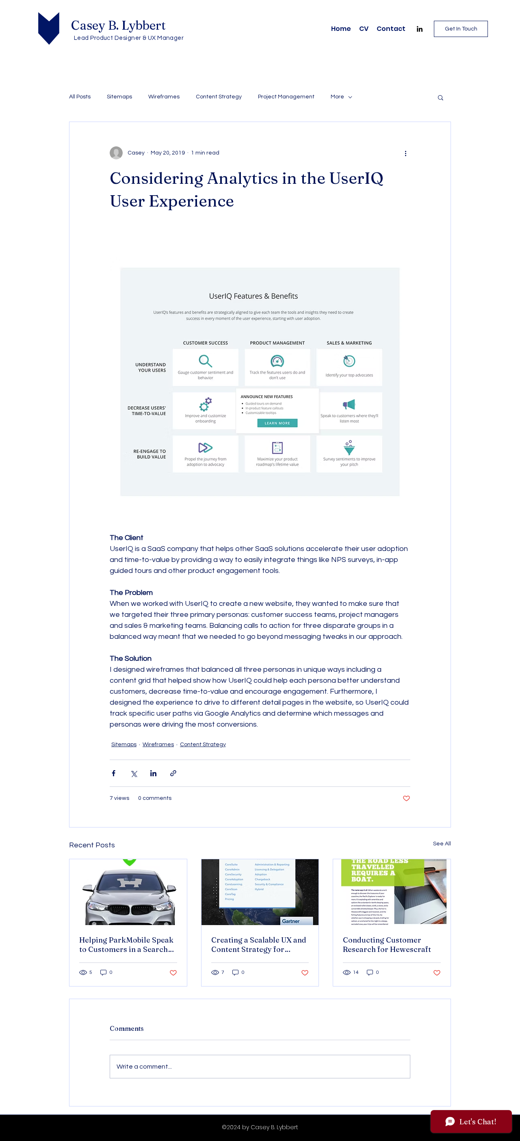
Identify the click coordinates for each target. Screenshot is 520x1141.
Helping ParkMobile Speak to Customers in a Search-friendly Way (126, 944)
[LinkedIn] (420, 29)
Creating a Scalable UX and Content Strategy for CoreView (258, 944)
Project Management (286, 97)
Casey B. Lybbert (118, 25)
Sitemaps (119, 97)
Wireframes (164, 97)
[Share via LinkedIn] (153, 773)
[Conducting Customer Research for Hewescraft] (392, 892)
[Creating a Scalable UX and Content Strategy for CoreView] (260, 892)
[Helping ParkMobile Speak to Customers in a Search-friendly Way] (128, 892)
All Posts (80, 97)
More (337, 97)
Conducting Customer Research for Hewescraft (387, 944)
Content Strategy (219, 97)
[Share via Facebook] (113, 773)
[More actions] (405, 153)
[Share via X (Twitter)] (133, 773)
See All (442, 844)
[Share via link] (173, 773)
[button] (440, 97)
